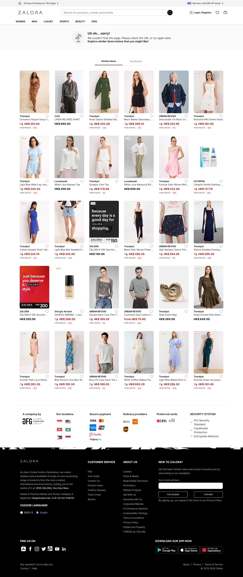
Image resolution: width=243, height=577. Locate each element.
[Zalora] (30, 12)
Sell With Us (129, 494)
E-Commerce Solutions (135, 508)
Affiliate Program (132, 490)
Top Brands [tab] (135, 61)
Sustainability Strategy (135, 513)
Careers (127, 471)
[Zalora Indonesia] (68, 437)
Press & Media (131, 476)
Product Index (95, 485)
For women (173, 494)
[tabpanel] (121, 230)
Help (34, 568)
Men (34, 21)
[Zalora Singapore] (59, 421)
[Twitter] (43, 549)
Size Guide (93, 476)
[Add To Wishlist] (47, 116)
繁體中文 (28, 512)
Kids (94, 21)
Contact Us (94, 480)
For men (208, 494)
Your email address (169, 480)
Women (20, 21)
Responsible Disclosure (135, 480)
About (186, 564)
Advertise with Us (132, 499)
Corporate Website (133, 503)
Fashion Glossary (97, 490)
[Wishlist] (217, 13)
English (44, 512)
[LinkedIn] (64, 549)
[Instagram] (37, 549)
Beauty (80, 21)
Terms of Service (214, 564)
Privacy (197, 564)
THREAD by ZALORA (134, 531)
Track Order (94, 494)
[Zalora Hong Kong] (59, 429)
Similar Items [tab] (108, 61)
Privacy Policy (130, 522)
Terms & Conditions (133, 517)
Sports (64, 21)
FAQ (90, 471)
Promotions (129, 485)
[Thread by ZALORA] (50, 549)
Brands (91, 499)
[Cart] (225, 13)
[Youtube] (57, 549)
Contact (24, 568)
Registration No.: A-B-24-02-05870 (53, 498)
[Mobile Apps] (23, 549)
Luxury (48, 21)
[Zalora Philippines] (59, 437)
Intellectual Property (134, 527)
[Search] (170, 12)
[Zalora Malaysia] (68, 421)
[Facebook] (30, 549)
